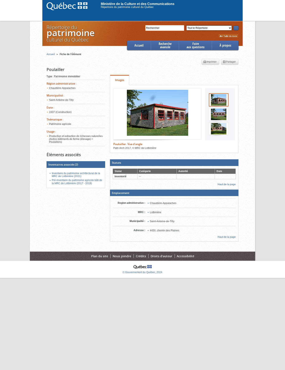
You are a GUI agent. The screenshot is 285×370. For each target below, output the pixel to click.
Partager (231, 61)
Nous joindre (122, 256)
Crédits (141, 256)
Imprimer (212, 61)
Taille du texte (230, 36)
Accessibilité (185, 256)
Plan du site (99, 256)
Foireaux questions (195, 45)
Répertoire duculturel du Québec (70, 33)
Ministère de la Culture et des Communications (137, 4)
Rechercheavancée (165, 45)
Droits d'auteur (161, 256)
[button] (174, 162)
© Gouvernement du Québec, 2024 (142, 272)
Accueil (139, 45)
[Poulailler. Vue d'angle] (157, 113)
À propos (225, 45)
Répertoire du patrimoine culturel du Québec (127, 7)
